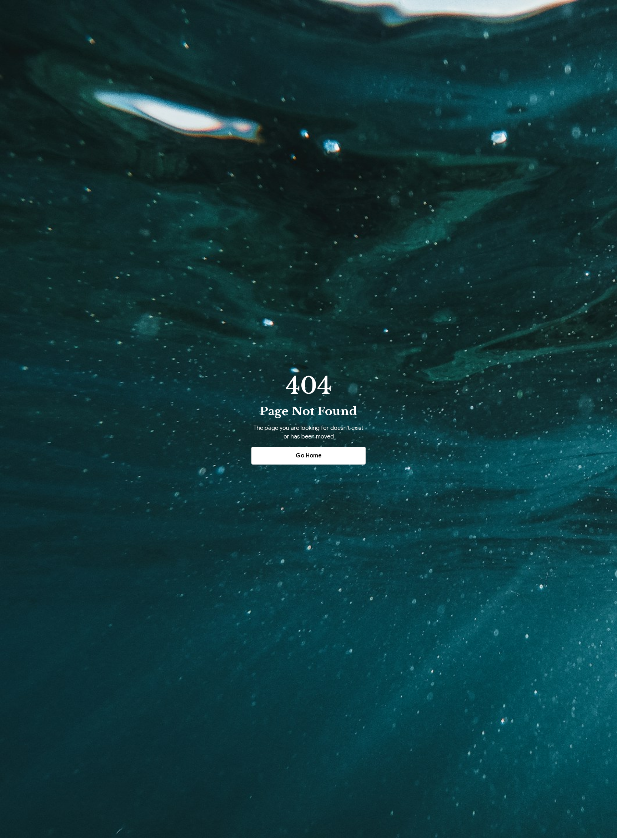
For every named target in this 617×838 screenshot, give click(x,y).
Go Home (309, 455)
